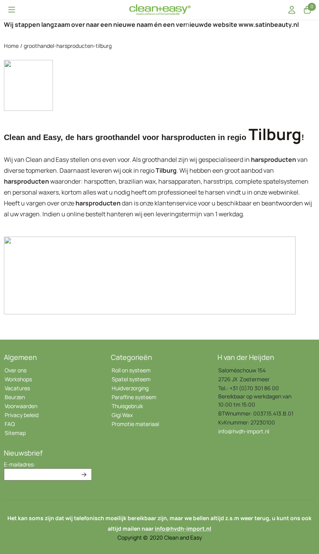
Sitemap (15, 433)
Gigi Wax (122, 415)
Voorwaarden (21, 406)
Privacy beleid (22, 415)
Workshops (18, 379)
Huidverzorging (130, 388)
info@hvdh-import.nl (243, 431)
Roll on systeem (131, 370)
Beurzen (15, 397)
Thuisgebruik (127, 406)
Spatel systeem (131, 379)
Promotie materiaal (135, 424)
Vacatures (17, 388)
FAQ (10, 424)
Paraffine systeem (134, 397)
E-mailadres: (19, 464)
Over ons (15, 370)
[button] (11, 10)
